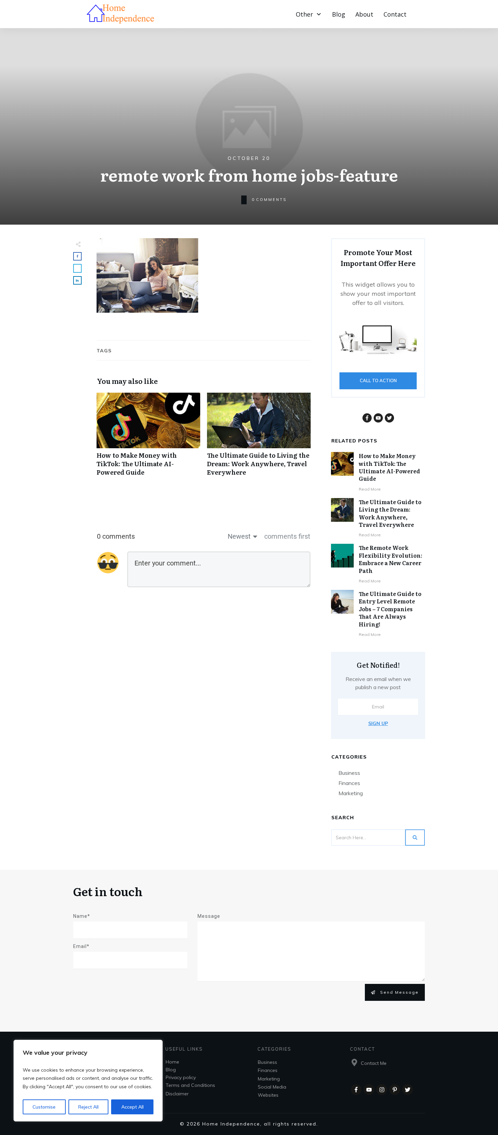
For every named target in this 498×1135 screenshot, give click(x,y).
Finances (349, 783)
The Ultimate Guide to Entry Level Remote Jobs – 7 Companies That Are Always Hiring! (390, 609)
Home (172, 1062)
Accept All (132, 1107)
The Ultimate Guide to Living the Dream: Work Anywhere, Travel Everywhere (259, 438)
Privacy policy (181, 1077)
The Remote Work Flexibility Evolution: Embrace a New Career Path (390, 558)
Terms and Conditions (190, 1085)
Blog (171, 1070)
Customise (44, 1107)
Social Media (272, 1087)
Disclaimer (177, 1094)
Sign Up (378, 723)
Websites (268, 1095)
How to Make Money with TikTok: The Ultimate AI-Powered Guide (148, 438)
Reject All (88, 1107)
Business (349, 772)
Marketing (350, 793)
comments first (287, 536)
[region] (88, 1081)
